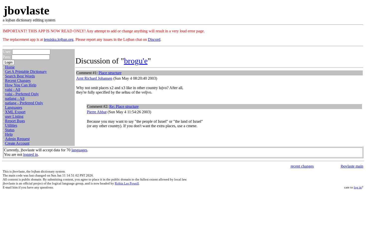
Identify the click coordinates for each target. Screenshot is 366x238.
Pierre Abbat (97, 112)
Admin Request (17, 139)
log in (358, 187)
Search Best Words (20, 76)
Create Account (17, 143)
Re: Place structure (124, 106)
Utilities (11, 125)
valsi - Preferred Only (22, 94)
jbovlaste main (352, 166)
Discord (154, 39)
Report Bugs (15, 121)
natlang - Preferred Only (24, 103)
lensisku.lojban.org (58, 39)
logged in (30, 154)
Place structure (110, 73)
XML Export (15, 112)
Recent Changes (18, 80)
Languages (13, 107)
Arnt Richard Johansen (94, 78)
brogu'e (136, 60)
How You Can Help (20, 85)
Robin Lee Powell (127, 183)
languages (79, 150)
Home (10, 67)
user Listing (14, 116)
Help (9, 134)
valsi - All (12, 89)
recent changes (302, 166)
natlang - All (14, 98)
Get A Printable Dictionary (26, 71)
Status (9, 130)
